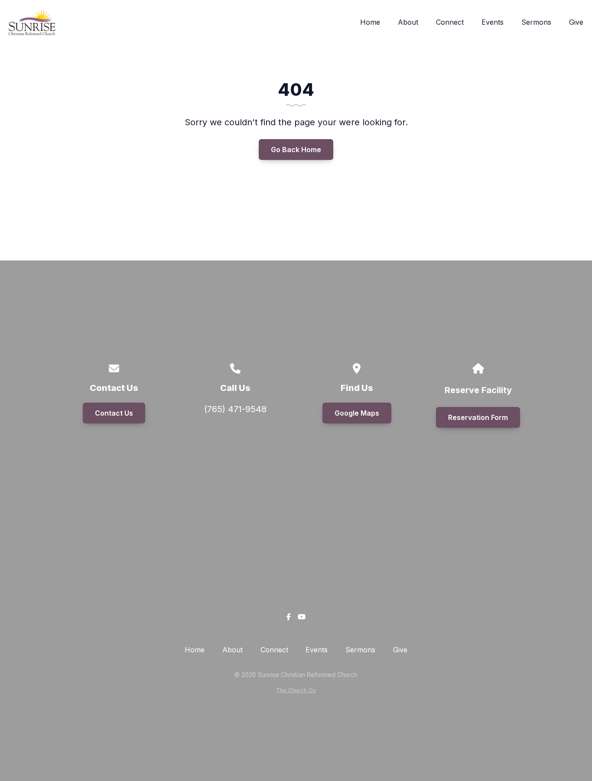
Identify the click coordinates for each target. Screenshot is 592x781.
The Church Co (296, 690)
